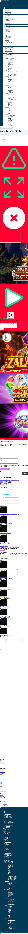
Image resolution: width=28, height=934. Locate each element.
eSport (1, 784)
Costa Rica (10, 92)
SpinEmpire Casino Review (6, 481)
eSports (7, 29)
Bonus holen (2, 550)
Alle (1, 782)
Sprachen (7, 76)
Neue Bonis (8, 16)
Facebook (2, 793)
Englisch (10, 79)
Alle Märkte (8, 27)
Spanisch (10, 80)
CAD (9, 112)
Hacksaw (10, 120)
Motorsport (7, 32)
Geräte (6, 101)
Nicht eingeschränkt (12, 71)
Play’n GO (10, 116)
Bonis (4, 14)
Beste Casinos (8, 10)
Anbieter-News (8, 51)
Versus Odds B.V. (12, 99)
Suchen (1, 471)
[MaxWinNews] (6, 3)
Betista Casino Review (5, 616)
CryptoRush (6, 494)
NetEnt (9, 118)
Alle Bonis (7, 15)
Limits (6, 70)
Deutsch (10, 77)
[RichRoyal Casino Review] (3, 634)
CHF (9, 110)
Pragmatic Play (11, 115)
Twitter (1, 795)
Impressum (5, 804)
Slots (4, 24)
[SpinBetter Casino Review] (3, 531)
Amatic (9, 121)
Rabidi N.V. (10, 98)
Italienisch (10, 82)
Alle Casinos (8, 9)
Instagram (2, 796)
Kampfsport (8, 37)
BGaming (10, 122)
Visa (9, 63)
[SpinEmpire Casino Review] (3, 522)
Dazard (5, 491)
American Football (9, 42)
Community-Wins (9, 47)
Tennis (6, 34)
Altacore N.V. (11, 94)
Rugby (6, 43)
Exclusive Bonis (8, 54)
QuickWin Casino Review (5, 484)
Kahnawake (10, 90)
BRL (9, 113)
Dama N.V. (10, 96)
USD (9, 109)
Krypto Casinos (8, 13)
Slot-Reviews (8, 48)
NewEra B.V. (11, 97)
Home (4, 7)
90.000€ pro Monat (12, 73)
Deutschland (11, 88)
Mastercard (10, 62)
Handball (7, 41)
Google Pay (10, 60)
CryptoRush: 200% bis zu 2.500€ (10, 497)
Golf (6, 35)
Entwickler (7, 25)
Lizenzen (7, 85)
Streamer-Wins (8, 49)
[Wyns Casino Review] (3, 541)
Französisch (10, 81)
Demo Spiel (2, 372)
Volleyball (7, 38)
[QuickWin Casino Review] (3, 605)
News (4, 46)
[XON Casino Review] (3, 624)
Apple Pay (10, 59)
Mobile (9, 103)
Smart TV (10, 105)
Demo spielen (10, 318)
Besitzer (7, 93)
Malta (9, 91)
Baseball (7, 40)
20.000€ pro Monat (12, 75)
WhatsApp (2, 797)
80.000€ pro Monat (12, 74)
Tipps (1, 786)
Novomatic (2, 772)
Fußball (7, 30)
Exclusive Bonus (9, 20)
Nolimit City (11, 119)
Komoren (10, 87)
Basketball (7, 31)
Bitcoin (9, 66)
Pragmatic (2, 774)
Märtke (4, 26)
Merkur (1, 770)
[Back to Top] (0, 933)
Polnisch (10, 83)
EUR (9, 108)
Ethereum (10, 68)
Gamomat (10, 125)
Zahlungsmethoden (9, 58)
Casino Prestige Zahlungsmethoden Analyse (9, 480)
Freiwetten (7, 23)
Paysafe (1, 763)
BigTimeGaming (11, 124)
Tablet (9, 104)
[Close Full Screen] (14, 231)
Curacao (10, 86)
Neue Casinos (8, 12)
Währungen (7, 107)
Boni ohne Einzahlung (10, 18)
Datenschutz (5, 805)
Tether (9, 69)
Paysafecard (10, 64)
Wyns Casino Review (4, 483)
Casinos (4, 8)
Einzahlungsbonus (9, 19)
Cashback (7, 21)
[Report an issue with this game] (14, 173)
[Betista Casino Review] (3, 615)
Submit (2, 329)
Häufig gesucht (6, 53)
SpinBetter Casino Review (5, 482)
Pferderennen (8, 36)
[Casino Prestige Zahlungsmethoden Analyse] (3, 512)
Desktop (10, 102)
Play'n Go (2, 773)
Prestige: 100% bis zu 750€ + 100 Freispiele (9, 547)
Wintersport (7, 44)
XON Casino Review (4, 625)
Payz (9, 65)
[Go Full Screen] (14, 200)
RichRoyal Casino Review (5, 635)
